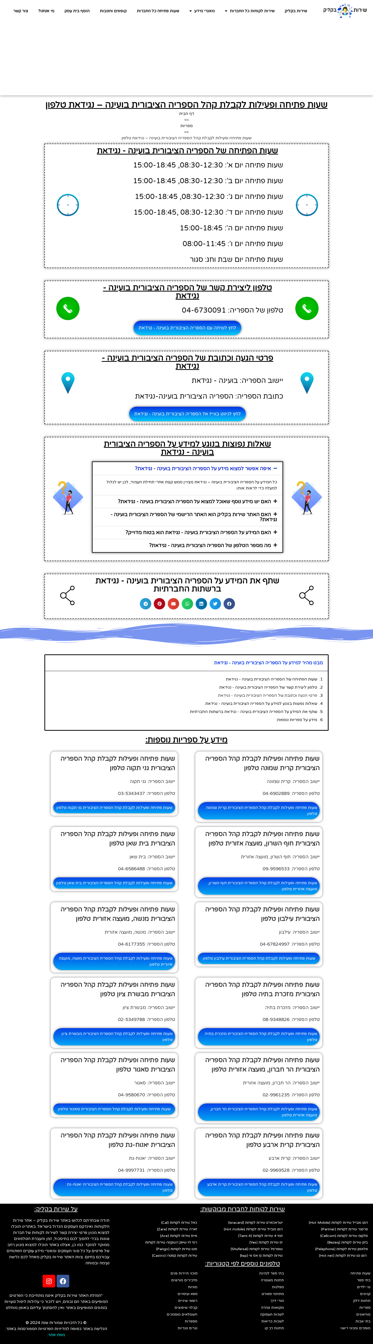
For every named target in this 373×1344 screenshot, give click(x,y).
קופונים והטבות (113, 10)
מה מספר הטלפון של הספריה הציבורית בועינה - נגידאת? (210, 545)
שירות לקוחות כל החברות (252, 10)
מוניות (192, 1287)
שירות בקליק (296, 10)
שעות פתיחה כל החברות (158, 10)
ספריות (186, 125)
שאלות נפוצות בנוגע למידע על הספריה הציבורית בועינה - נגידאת (261, 703)
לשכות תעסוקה (272, 1314)
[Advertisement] (186, 59)
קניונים (365, 1294)
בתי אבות (362, 1321)
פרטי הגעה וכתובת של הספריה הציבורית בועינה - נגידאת (267, 695)
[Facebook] (63, 1281)
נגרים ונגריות (187, 1328)
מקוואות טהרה (272, 1307)
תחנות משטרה (272, 1280)
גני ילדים (363, 1287)
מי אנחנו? (46, 10)
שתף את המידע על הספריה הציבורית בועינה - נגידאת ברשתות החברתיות (253, 711)
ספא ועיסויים (187, 1294)
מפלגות (278, 1287)
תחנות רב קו (274, 1328)
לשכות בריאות (272, 1321)
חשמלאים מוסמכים (182, 1314)
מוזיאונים (363, 1314)
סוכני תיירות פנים (184, 1273)
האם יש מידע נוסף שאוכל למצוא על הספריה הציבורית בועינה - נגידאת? (194, 502)
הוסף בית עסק (77, 10)
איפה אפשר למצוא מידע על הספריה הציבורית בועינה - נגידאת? (203, 469)
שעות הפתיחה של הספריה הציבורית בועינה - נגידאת (271, 679)
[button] (187, 468)
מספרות (191, 1321)
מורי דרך (277, 1301)
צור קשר (20, 10)
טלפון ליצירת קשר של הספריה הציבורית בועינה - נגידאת (268, 687)
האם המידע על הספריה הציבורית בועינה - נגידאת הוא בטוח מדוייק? (198, 533)
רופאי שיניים (187, 1301)
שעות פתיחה (360, 1273)
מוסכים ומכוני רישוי (355, 1328)
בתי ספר (363, 1280)
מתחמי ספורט (273, 1294)
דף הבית (186, 113)
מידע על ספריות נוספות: (296, 719)
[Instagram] (49, 1281)
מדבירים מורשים (184, 1280)
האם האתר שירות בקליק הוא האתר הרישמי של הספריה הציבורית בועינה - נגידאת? (194, 517)
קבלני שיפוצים (186, 1307)
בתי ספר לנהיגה (271, 1273)
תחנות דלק (361, 1301)
